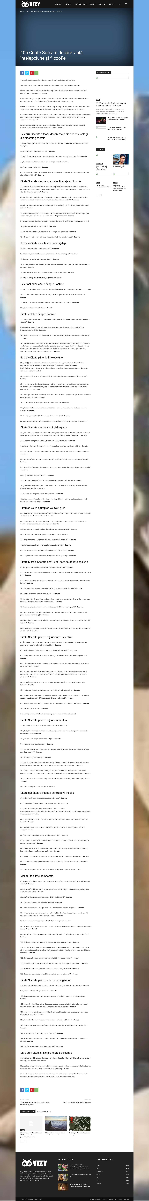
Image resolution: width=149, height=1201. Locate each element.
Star (111, 4)
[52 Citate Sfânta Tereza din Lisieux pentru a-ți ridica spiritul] (63, 1186)
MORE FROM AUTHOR (44, 1112)
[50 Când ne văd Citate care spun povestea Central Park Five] (112, 89)
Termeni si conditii (95, 1199)
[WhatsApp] (36, 73)
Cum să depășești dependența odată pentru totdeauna (101, 167)
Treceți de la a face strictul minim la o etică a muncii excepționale (35, 1104)
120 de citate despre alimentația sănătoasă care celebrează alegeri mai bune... (80, 1167)
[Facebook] (22, 73)
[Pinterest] (32, 73)
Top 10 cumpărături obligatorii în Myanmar (77, 1102)
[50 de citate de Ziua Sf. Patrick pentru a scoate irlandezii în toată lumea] (101, 120)
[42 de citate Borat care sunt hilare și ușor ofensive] (101, 130)
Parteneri (104, 1199)
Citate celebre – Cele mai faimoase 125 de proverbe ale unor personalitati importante (31, 1135)
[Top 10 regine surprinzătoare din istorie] (103, 178)
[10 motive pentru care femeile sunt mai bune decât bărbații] (101, 139)
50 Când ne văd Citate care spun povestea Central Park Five (111, 104)
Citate (68, 4)
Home (22, 11)
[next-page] (25, 1141)
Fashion (102, 4)
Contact (126, 1199)
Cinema (58, 4)
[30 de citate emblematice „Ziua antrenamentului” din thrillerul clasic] (121, 178)
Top (119, 4)
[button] (126, 4)
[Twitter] (27, 73)
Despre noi (112, 1199)
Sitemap (120, 1199)
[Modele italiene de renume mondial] (121, 159)
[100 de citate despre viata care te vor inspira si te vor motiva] (56, 1123)
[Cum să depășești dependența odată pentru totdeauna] (103, 159)
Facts (92, 4)
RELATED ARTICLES (28, 1112)
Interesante (80, 4)
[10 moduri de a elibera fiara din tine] (63, 1177)
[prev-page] (21, 1141)
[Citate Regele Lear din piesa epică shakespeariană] (80, 1123)
